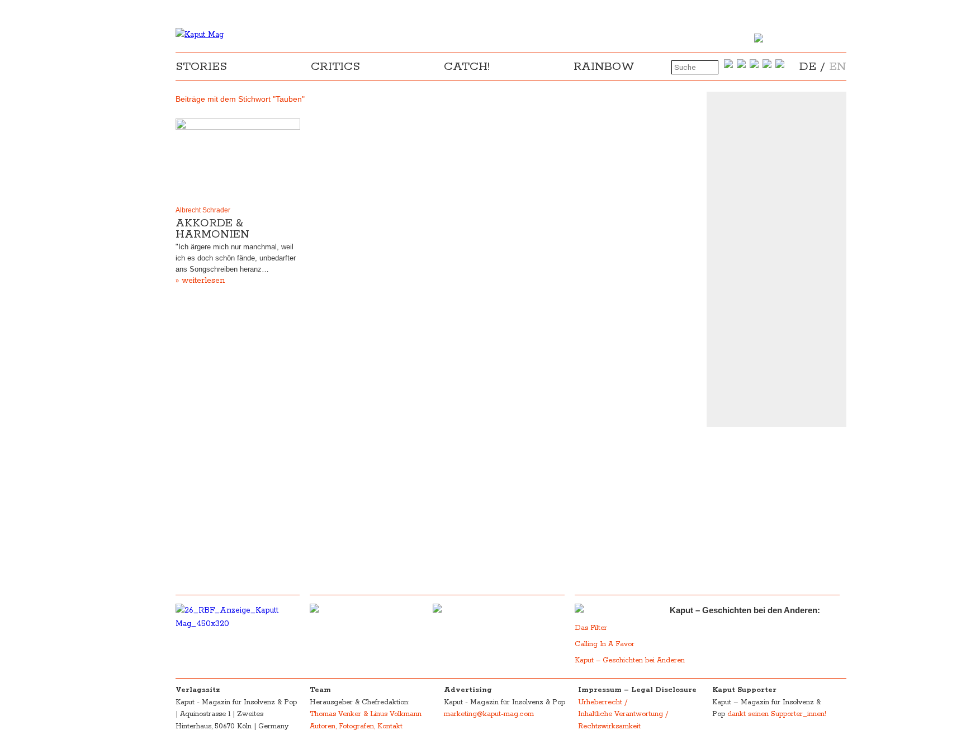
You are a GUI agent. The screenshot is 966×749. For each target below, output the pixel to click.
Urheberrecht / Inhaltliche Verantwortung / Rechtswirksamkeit (623, 714)
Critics (335, 66)
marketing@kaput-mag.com (489, 714)
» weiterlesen (200, 281)
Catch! (467, 66)
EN (837, 66)
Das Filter (592, 628)
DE (807, 66)
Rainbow (604, 66)
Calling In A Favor (604, 644)
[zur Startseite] (200, 35)
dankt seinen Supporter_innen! (776, 714)
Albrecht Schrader (203, 210)
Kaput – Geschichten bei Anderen (630, 660)
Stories (201, 66)
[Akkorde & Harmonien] (238, 159)
